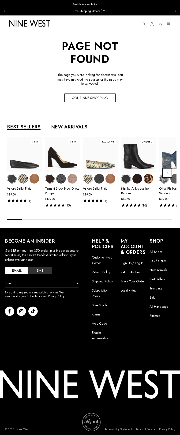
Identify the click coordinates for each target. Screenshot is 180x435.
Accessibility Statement (118, 429)
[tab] (16, 270)
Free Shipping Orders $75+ (90, 11)
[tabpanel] (91, 173)
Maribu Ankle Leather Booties (135, 190)
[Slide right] (175, 11)
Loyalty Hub (128, 290)
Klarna (96, 314)
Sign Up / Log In (132, 263)
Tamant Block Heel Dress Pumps (62, 190)
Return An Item (131, 272)
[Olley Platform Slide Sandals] (164, 179)
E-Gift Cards (158, 261)
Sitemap (155, 315)
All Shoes (156, 251)
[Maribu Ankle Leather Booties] (126, 179)
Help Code (99, 323)
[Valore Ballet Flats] (12, 179)
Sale (152, 297)
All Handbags (159, 306)
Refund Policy (101, 272)
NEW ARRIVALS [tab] (69, 127)
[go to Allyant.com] (91, 422)
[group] (90, 11)
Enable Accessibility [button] (85, 4)
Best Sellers (157, 279)
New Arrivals (158, 270)
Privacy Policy (167, 429)
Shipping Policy (102, 281)
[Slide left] (4, 11)
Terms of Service (145, 429)
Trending (156, 288)
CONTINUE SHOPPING (90, 97)
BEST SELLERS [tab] (24, 127)
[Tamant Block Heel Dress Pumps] (50, 179)
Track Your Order (133, 281)
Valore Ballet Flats (19, 188)
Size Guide (99, 305)
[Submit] (77, 283)
